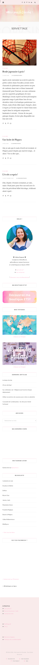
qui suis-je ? (20, 270)
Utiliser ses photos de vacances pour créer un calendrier (18, 397)
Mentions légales (9, 637)
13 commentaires (21, 178)
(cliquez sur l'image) (20, 337)
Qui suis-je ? (8, 608)
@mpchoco (15, 467)
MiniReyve (5, 524)
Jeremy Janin (6, 500)
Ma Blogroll (7, 624)
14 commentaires (17, 75)
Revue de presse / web (11, 611)
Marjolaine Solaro (7, 505)
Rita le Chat (5, 495)
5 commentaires (16, 143)
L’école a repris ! (10, 174)
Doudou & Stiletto (7, 486)
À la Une (5, 68)
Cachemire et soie (7, 481)
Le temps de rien (7, 380)
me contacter (20, 272)
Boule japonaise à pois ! (13, 71)
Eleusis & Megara (7, 514)
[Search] (35, 2)
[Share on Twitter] (5, 123)
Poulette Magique (7, 510)
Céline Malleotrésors (8, 519)
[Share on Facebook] (3, 123)
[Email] (10, 123)
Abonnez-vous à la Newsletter (19, 277)
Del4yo (4, 490)
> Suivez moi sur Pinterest (10, 579)
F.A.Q (5, 626)
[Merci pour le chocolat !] (19, 13)
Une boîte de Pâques (12, 140)
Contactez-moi (8, 613)
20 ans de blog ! (7, 385)
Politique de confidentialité (12, 639)
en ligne (10, 586)
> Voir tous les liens (8, 532)
